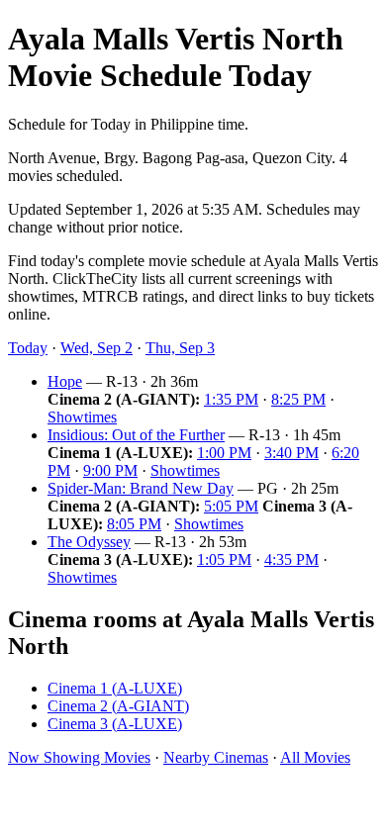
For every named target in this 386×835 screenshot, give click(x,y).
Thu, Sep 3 (180, 347)
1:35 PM (231, 399)
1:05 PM (224, 559)
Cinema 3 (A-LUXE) (115, 723)
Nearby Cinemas (215, 757)
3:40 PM (291, 452)
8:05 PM (134, 523)
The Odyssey (89, 541)
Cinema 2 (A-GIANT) (118, 705)
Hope (65, 381)
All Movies (315, 757)
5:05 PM (231, 506)
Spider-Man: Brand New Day (141, 488)
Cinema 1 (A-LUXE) (115, 688)
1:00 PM (224, 452)
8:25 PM (298, 399)
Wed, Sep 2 (96, 347)
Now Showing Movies (79, 757)
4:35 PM (291, 559)
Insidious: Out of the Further (136, 434)
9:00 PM (110, 470)
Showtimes (82, 417)
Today (28, 347)
